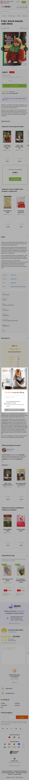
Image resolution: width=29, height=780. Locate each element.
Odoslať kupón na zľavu (14, 410)
